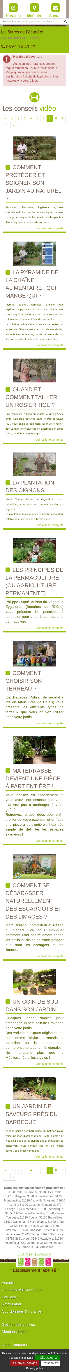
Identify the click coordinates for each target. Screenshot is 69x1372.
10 (6, 125)
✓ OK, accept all (47, 1357)
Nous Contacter (14, 1345)
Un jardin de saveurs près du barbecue (32, 1114)
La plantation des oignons (30, 486)
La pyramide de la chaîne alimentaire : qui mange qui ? (32, 284)
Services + (10, 1297)
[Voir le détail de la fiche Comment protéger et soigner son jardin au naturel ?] (34, 148)
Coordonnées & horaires (22, 1311)
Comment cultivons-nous (22, 1290)
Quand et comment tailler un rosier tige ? (31, 397)
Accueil (7, 1283)
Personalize (50, 1363)
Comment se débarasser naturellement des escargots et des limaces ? (33, 901)
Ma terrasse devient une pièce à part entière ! (33, 778)
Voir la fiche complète (49, 228)
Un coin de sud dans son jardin (32, 1005)
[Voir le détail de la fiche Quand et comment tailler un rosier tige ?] (34, 370)
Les (22, 35)
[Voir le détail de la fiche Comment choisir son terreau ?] (34, 653)
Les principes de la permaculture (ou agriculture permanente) (34, 581)
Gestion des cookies (18, 1324)
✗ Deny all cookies (24, 1363)
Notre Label (11, 1304)
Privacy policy (34, 1368)
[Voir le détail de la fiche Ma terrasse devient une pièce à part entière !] (34, 750)
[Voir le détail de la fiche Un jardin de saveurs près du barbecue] (34, 1088)
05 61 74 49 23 (20, 46)
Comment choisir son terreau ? (24, 681)
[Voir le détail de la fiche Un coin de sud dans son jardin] (34, 981)
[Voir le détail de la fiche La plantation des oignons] (34, 464)
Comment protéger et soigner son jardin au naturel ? (33, 183)
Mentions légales (15, 1332)
